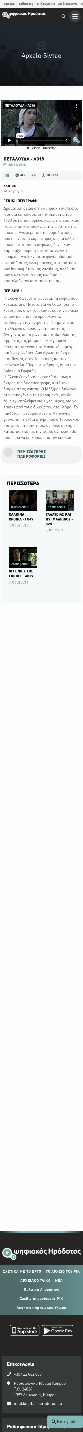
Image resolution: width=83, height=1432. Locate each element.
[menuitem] (64, 17)
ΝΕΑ (59, 1280)
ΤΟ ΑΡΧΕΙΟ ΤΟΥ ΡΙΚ (63, 1271)
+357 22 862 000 (28, 1375)
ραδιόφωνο (67, 4)
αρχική (9, 4)
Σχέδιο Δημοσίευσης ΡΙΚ (41, 1298)
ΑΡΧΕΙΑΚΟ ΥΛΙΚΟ (35, 1280)
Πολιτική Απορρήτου (41, 1289)
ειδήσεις (26, 4)
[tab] (41, 455)
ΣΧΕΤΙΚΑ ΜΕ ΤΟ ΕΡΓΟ (22, 1271)
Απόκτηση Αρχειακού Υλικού (41, 1308)
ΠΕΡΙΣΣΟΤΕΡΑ (23, 484)
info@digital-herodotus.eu (38, 1404)
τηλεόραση (46, 4)
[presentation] (41, 455)
